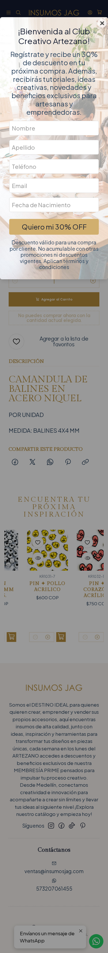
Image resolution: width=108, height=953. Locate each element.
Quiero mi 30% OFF (54, 226)
